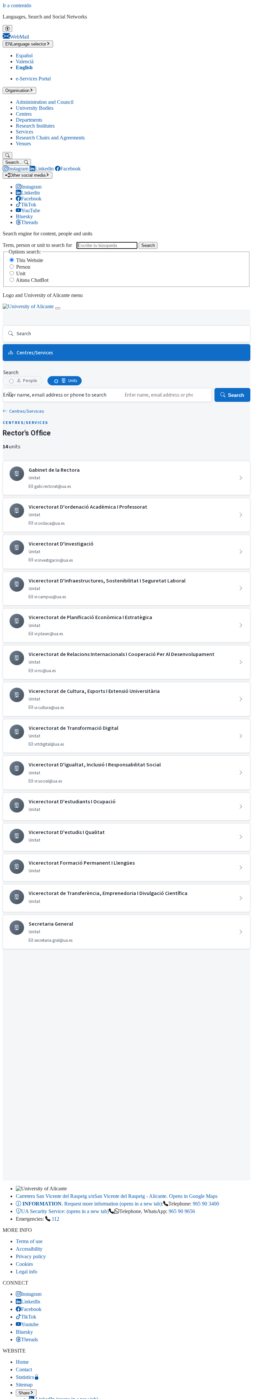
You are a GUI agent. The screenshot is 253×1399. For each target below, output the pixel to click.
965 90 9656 (182, 1211)
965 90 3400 (206, 1203)
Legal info (26, 1271)
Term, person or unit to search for (37, 245)
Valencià (25, 61)
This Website (29, 260)
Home (22, 1362)
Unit (20, 273)
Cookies (24, 1264)
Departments (29, 120)
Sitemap (24, 1384)
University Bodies (34, 108)
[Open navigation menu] (57, 308)
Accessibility (29, 1249)
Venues (23, 143)
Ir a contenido (17, 5)
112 (55, 1219)
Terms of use (29, 1241)
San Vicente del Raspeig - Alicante (116, 1196)
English (24, 67)
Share (24, 1392)
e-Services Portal (33, 78)
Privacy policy (31, 1256)
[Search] (7, 155)
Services (24, 131)
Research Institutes (35, 126)
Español (24, 55)
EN (25, 44)
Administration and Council (44, 102)
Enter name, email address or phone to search (54, 395)
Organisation (17, 90)
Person (23, 267)
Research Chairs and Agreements (50, 137)
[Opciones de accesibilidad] (7, 28)
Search (148, 245)
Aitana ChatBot (32, 280)
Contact (24, 1369)
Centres (24, 114)
